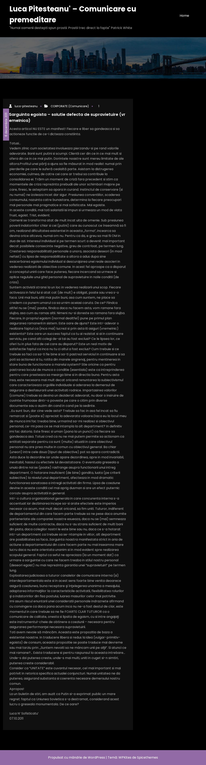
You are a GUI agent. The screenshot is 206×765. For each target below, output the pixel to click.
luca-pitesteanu (26, 106)
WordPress (96, 757)
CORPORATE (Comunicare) (70, 106)
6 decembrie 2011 (6, 125)
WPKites (125, 757)
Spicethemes (147, 757)
